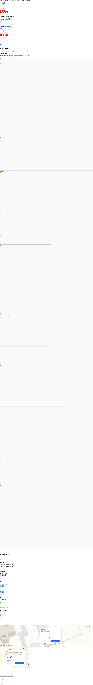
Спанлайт (2, 171)
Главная (1, 51)
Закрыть (1, 684)
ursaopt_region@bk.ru (4, 607)
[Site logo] (4, 12)
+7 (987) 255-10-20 (3, 19)
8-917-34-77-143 (3, 599)
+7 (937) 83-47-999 (3, 26)
